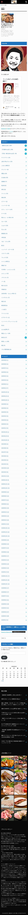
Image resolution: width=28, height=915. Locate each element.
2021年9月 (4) (4, 444)
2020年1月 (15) (5, 524)
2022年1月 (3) (4, 428)
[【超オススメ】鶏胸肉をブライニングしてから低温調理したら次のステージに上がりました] (7, 801)
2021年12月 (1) (5, 432)
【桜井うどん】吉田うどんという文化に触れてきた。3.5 (13, 719)
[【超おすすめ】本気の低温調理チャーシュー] (20, 801)
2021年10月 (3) (5, 440)
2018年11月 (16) (5, 580)
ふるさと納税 (5, 165)
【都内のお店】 (6, 145)
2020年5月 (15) (5, 508)
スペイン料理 (5, 261)
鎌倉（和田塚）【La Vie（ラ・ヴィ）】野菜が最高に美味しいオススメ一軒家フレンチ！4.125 (13, 703)
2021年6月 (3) (4, 456)
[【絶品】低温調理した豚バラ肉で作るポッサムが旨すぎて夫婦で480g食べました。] (7, 788)
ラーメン (4, 193)
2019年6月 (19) (5, 552)
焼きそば (4, 285)
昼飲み (4, 173)
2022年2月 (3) (4, 424)
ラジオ (11, 131)
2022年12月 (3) (5, 392)
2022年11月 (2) (5, 396)
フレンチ (4, 257)
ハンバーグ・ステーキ (7, 249)
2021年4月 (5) (4, 464)
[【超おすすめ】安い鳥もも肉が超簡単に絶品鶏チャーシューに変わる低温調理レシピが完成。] (7, 762)
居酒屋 (4, 181)
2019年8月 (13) (5, 544)
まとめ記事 (5, 329)
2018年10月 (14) (5, 584)
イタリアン (5, 253)
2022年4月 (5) (4, 416)
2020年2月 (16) (5, 520)
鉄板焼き (4, 233)
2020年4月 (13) (5, 512)
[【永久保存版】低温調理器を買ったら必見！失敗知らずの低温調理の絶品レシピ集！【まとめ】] (20, 762)
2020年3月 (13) (5, 516)
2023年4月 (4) (4, 376)
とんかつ (4, 225)
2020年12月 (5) (5, 480)
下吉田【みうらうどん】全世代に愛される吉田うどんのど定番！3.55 (13, 713)
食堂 (3, 301)
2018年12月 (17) (5, 576)
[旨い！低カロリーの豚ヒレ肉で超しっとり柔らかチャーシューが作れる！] (20, 814)
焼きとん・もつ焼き (7, 217)
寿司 (3, 189)
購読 (4, 657)
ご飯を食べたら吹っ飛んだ (13, 913)
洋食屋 (3, 289)
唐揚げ (3, 265)
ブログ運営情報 (6, 349)
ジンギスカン (5, 297)
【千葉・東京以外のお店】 (9, 153)
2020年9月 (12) (5, 492)
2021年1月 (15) (5, 476)
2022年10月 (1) (5, 400)
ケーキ (3, 213)
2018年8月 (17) (5, 592)
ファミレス (4, 313)
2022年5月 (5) (4, 412)
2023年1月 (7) (4, 388)
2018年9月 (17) (5, 588)
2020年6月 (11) (5, 504)
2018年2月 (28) (5, 616)
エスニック (4, 273)
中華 (3, 237)
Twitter (8, 128)
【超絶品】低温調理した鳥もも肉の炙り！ (11, 695)
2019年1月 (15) (5, 572)
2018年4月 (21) (5, 608)
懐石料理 (4, 305)
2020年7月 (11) (5, 500)
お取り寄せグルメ (6, 161)
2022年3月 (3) (4, 420)
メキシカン (4, 277)
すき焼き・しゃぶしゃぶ (8, 269)
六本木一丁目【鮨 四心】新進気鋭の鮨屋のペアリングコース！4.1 (13, 741)
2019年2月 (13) (5, 568)
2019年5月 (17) (5, 556)
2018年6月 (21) (5, 600)
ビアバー (4, 201)
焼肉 (3, 197)
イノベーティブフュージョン (9, 321)
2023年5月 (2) (4, 372)
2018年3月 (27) (5, 612)
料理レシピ (5, 341)
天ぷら (3, 229)
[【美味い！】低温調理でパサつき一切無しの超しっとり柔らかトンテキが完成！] (7, 775)
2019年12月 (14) (5, 528)
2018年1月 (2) (4, 620)
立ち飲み (4, 177)
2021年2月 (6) (4, 472)
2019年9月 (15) (5, 540)
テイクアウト (5, 157)
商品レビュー (5, 333)
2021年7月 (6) (4, 452)
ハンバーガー (5, 205)
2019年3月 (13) (5, 564)
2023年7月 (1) (4, 368)
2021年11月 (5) (5, 436)
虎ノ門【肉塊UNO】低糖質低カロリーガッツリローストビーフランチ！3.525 (13, 724)
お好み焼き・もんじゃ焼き (8, 293)
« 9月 (2, 680)
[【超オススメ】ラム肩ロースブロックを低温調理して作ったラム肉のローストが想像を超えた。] (7, 814)
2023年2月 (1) (4, 384)
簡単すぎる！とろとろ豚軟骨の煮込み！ (11, 699)
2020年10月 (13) (5, 488)
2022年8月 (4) (4, 404)
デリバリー (4, 169)
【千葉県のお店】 (7, 149)
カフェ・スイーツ (6, 209)
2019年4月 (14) (5, 560)
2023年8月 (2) (4, 364)
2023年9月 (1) (4, 360)
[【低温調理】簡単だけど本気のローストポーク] (20, 775)
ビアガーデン (5, 317)
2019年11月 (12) (5, 532)
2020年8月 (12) (5, 496)
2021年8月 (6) (4, 448)
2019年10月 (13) (5, 536)
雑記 (3, 345)
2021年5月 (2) (4, 460)
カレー (4, 221)
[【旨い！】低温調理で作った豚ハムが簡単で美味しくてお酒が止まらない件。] (20, 788)
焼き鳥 (3, 185)
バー (3, 281)
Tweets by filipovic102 (6, 632)
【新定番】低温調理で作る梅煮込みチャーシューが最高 (13, 730)
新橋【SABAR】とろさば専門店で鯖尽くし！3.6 (13, 708)
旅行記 (4, 337)
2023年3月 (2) (4, 380)
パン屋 (3, 309)
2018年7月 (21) (5, 596)
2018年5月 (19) (5, 604)
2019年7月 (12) (5, 548)
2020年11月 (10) (5, 484)
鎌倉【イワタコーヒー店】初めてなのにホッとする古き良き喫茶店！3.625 (13, 736)
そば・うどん (5, 241)
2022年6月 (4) (4, 408)
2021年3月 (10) (5, 468)
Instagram (3, 128)
